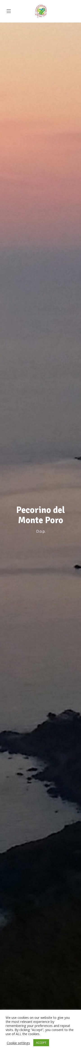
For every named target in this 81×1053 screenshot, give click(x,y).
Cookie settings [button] (18, 1043)
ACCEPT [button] (41, 1043)
